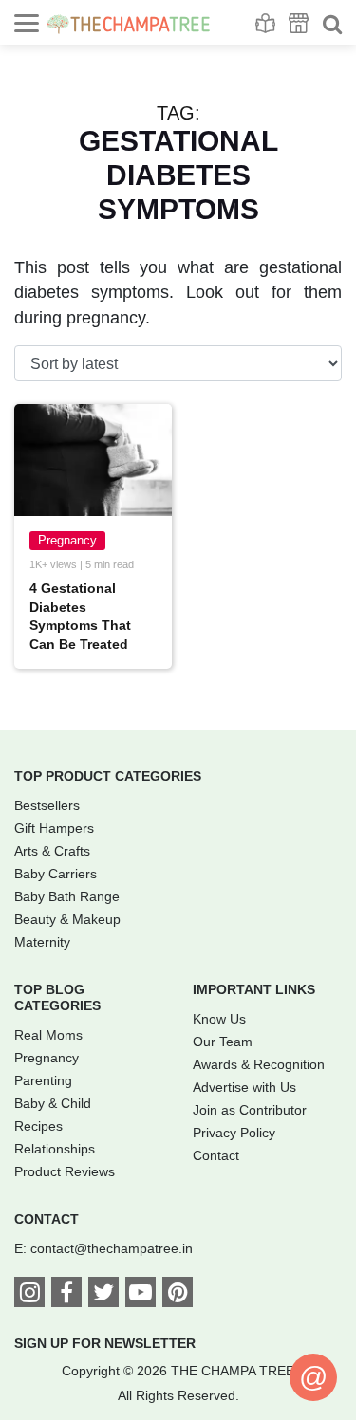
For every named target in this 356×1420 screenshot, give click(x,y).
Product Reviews (64, 1171)
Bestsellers (47, 805)
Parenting (43, 1080)
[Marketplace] (298, 23)
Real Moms (48, 1034)
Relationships (54, 1148)
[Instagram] (29, 1295)
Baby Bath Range (67, 896)
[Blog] (265, 23)
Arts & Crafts (52, 850)
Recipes (38, 1126)
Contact (216, 1155)
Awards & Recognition (259, 1064)
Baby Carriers (55, 873)
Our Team (223, 1041)
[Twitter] (103, 1295)
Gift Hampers (54, 828)
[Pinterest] (177, 1295)
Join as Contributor (250, 1109)
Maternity (42, 942)
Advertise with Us (244, 1087)
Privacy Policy (234, 1132)
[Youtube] (140, 1295)
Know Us (219, 1018)
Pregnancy (67, 540)
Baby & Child (52, 1103)
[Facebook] (66, 1295)
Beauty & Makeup (67, 919)
